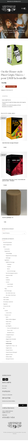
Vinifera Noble (9, 356)
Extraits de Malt (9, 275)
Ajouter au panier (11, 86)
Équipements (7, 251)
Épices (8, 268)
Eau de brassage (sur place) (11, 273)
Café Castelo (6, 297)
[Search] (24, 233)
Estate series (8, 321)
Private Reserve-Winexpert (11, 352)
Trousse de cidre (6, 306)
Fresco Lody (9, 330)
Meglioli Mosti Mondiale (11, 339)
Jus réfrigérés (8, 326)
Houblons (8, 279)
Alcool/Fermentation (7, 242)
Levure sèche (10, 286)
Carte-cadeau (6, 299)
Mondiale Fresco (10, 332)
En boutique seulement (8, 301)
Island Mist (8, 323)
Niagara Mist (8, 341)
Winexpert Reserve (10, 358)
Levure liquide (10, 284)
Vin (12, 90)
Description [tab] (5, 96)
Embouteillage (9, 253)
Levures (7, 282)
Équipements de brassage (11, 255)
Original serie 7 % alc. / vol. (11, 345)
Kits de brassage (8, 290)
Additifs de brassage (10, 262)
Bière (4, 246)
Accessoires (7, 249)
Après (7, 317)
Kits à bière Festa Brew (11, 295)
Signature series (9, 354)
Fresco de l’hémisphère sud (13, 328)
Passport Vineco (9, 350)
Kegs (6, 288)
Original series (9, 348)
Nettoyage (8, 257)
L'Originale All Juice (10, 334)
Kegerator (5, 304)
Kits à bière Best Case (10, 293)
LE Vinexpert (8, 337)
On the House (8, 90)
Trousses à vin (8, 315)
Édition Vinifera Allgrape (11, 319)
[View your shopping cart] (24, 8)
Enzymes (9, 266)
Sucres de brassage (11, 271)
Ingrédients (7, 260)
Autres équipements (7, 244)
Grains (7, 277)
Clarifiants (9, 264)
